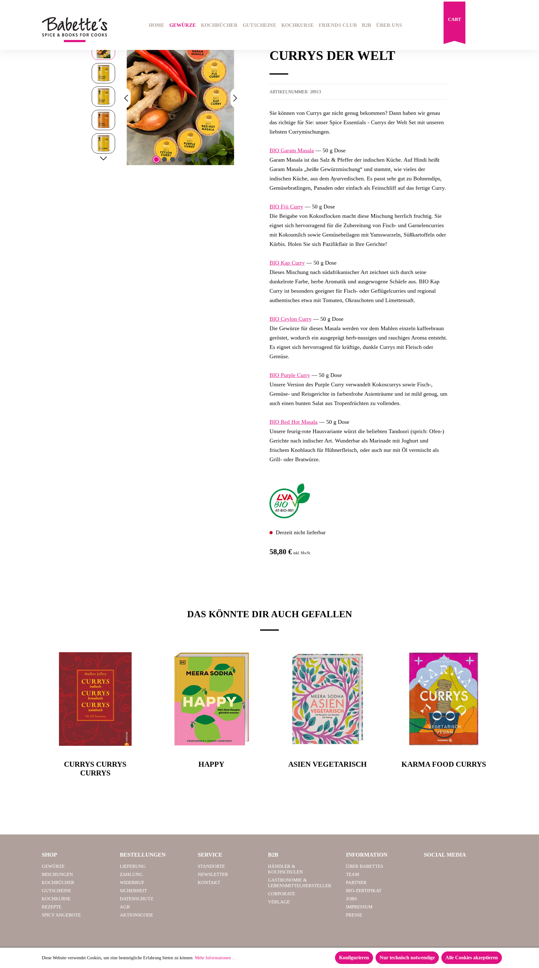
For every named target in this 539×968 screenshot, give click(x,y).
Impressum (359, 906)
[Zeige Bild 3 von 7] (172, 159)
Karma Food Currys (443, 764)
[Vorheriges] (126, 98)
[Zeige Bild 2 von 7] (164, 159)
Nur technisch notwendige (407, 957)
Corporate (281, 893)
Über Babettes (364, 866)
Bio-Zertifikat (363, 890)
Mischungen (57, 874)
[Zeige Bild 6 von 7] (196, 159)
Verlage (279, 901)
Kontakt (209, 882)
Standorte (211, 866)
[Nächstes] (235, 98)
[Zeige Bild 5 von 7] (188, 159)
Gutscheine (56, 890)
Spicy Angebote (61, 914)
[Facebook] (431, 869)
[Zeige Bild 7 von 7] (204, 159)
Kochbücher (58, 882)
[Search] (477, 26)
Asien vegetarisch (327, 764)
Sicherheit (133, 890)
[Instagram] (447, 869)
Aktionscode (136, 914)
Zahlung (131, 874)
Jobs (351, 898)
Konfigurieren (354, 957)
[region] (165, 98)
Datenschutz (136, 898)
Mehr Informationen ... (215, 958)
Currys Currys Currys (95, 768)
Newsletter (213, 874)
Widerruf (132, 882)
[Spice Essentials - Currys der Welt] (180, 98)
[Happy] (211, 699)
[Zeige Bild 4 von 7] (180, 159)
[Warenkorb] (454, 24)
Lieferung (133, 866)
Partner (356, 882)
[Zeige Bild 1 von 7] (156, 159)
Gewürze (53, 866)
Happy (211, 764)
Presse (354, 914)
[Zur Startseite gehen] (74, 29)
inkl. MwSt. (302, 553)
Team (352, 874)
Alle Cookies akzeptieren (471, 957)
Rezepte (51, 906)
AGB (125, 906)
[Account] (493, 26)
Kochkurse (56, 898)
